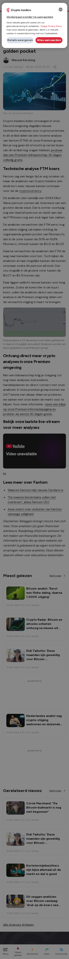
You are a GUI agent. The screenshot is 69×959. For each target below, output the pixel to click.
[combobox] (60, 9)
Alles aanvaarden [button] (49, 40)
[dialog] (34, 25)
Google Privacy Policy (51, 26)
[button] (20, 40)
